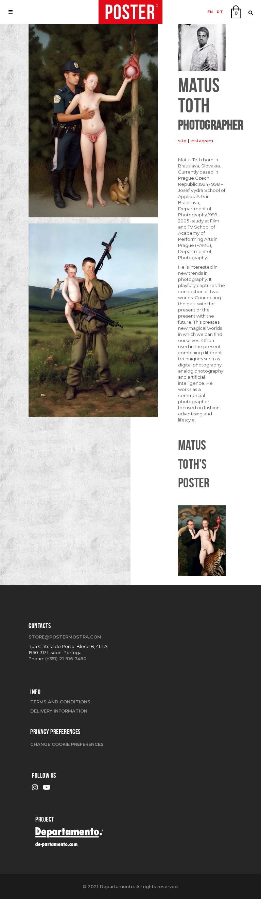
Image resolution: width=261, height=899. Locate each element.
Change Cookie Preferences (67, 744)
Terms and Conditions (60, 701)
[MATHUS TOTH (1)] (93, 123)
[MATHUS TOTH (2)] (93, 322)
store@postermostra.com (65, 637)
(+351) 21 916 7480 (65, 658)
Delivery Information (58, 711)
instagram (202, 140)
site (182, 140)
